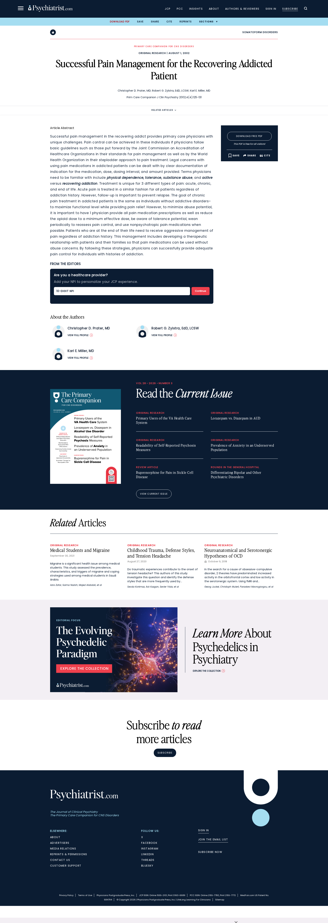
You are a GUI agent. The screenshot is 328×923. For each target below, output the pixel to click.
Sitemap (219, 899)
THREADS (148, 860)
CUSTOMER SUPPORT (65, 866)
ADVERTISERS (59, 843)
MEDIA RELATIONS (63, 848)
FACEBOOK (149, 843)
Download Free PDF (249, 136)
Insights (196, 9)
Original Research (152, 53)
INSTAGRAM (149, 848)
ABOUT (55, 837)
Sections (206, 21)
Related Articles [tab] (162, 110)
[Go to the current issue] (85, 483)
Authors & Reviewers (242, 9)
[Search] (305, 9)
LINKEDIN (147, 854)
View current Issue (154, 493)
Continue (200, 291)
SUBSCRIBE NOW (210, 852)
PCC (180, 9)
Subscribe (290, 9)
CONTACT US (60, 860)
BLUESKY (147, 866)
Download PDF (120, 21)
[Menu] (21, 8)
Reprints (186, 21)
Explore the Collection (207, 670)
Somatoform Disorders (260, 32)
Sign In (271, 9)
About (214, 9)
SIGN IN (203, 830)
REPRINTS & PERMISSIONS (68, 854)
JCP (167, 9)
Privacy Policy (66, 895)
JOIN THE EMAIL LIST (213, 839)
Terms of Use (85, 895)
